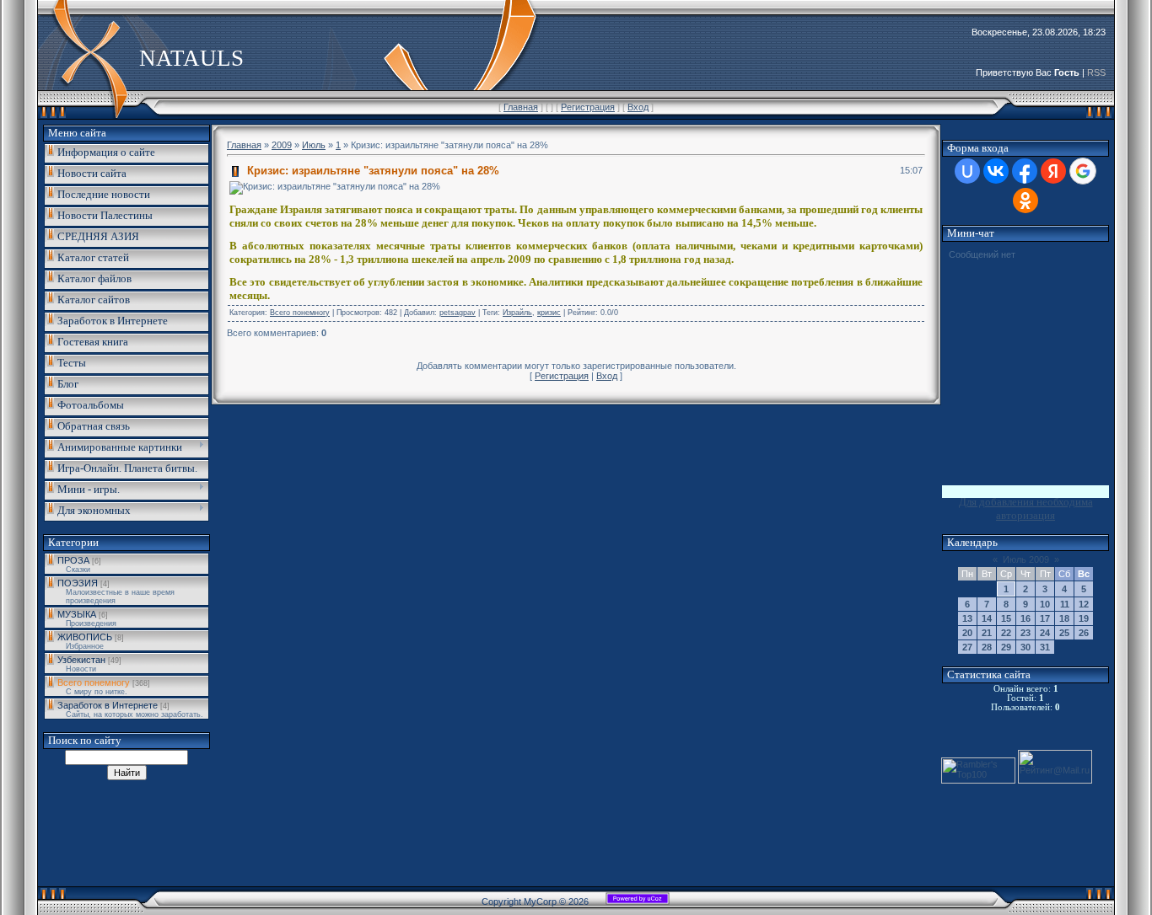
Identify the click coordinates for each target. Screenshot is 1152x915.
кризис (549, 312)
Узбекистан (81, 660)
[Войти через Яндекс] (1053, 171)
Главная (520, 107)
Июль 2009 (1026, 559)
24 (1045, 633)
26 (1084, 633)
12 (1084, 604)
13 (967, 618)
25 (1064, 633)
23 (1025, 633)
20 (967, 633)
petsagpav (457, 312)
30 (1025, 647)
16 (1025, 618)
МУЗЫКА (76, 614)
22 (1006, 633)
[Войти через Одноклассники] (1025, 200)
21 (987, 633)
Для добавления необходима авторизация (1026, 508)
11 (1064, 604)
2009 (282, 145)
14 (987, 618)
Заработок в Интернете (107, 705)
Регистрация (588, 107)
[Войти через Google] (1082, 171)
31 (1045, 647)
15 (1006, 618)
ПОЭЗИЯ (77, 583)
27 (967, 647)
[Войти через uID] (967, 171)
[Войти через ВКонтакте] (996, 171)
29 (1006, 647)
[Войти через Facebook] (1024, 171)
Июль (314, 145)
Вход (638, 107)
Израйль (517, 312)
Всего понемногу (93, 682)
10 (1045, 604)
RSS (1096, 72)
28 (987, 647)
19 (1084, 618)
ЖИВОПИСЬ (84, 637)
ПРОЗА (73, 560)
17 (1045, 618)
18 (1064, 618)
